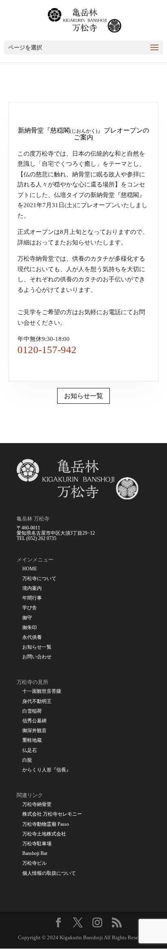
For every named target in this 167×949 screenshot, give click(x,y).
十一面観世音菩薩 (41, 691)
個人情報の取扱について (49, 873)
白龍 (27, 760)
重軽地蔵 (32, 740)
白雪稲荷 (32, 711)
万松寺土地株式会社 (44, 834)
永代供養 (32, 637)
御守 (27, 618)
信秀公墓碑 (34, 721)
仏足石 (29, 750)
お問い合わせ (36, 657)
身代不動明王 (36, 701)
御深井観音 (34, 730)
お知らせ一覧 (83, 395)
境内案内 (32, 588)
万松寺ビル (34, 863)
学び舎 (29, 608)
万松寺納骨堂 (36, 804)
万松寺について (39, 578)
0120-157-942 (47, 349)
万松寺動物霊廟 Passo (45, 824)
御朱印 (29, 627)
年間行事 (32, 598)
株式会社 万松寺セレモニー (52, 814)
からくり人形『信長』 (46, 770)
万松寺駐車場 (36, 843)
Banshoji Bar (34, 853)
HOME (29, 569)
